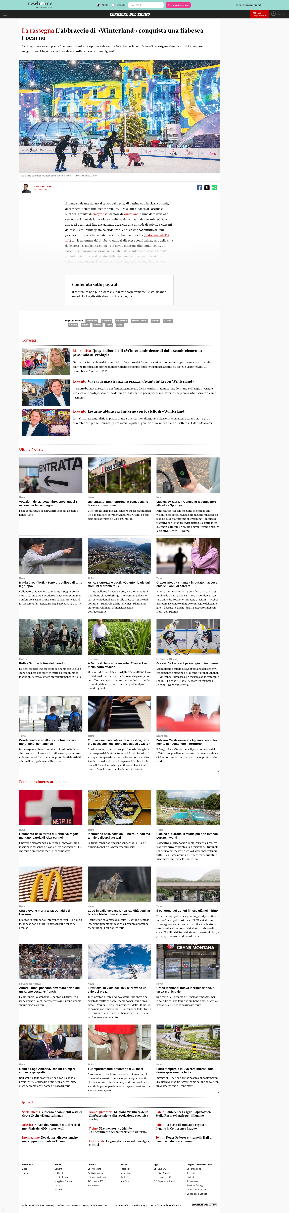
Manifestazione (139, 320)
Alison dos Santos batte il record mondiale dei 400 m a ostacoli (51, 1126)
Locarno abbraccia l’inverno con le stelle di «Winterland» (129, 411)
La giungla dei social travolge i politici (119, 1143)
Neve (109, 324)
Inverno (97, 324)
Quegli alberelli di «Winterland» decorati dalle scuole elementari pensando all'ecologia (138, 352)
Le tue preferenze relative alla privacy (165, 1205)
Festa (119, 324)
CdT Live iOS (160, 1168)
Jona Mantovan (43, 186)
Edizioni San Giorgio (97, 1177)
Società (73, 324)
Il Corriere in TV (95, 1181)
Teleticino (191, 1173)
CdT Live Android (162, 1173)
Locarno (106, 320)
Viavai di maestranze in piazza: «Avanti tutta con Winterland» (133, 381)
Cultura (167, 320)
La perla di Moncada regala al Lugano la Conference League (181, 1126)
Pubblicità (59, 1173)
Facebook (125, 1168)
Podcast (26, 1173)
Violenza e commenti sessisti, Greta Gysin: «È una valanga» (52, 1113)
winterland (92, 320)
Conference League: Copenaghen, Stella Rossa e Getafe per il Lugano (183, 1113)
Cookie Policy (138, 1205)
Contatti (59, 1168)
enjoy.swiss (99, 214)
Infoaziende (93, 1185)
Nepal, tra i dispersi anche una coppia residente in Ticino (50, 1139)
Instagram (126, 1173)
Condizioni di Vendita (197, 1193)
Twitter (124, 1177)
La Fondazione (194, 1168)
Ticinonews (192, 1181)
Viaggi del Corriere (63, 1181)
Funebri (58, 1189)
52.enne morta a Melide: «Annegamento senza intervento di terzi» (118, 1130)
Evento (155, 320)
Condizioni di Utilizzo (197, 1189)
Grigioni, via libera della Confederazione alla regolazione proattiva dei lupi (118, 1115)
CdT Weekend (94, 1168)
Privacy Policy (123, 1205)
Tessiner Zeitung (195, 1185)
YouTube (125, 1181)
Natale (85, 324)
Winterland (131, 214)
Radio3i (190, 1177)
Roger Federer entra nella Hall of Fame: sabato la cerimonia (184, 1139)
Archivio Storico (96, 1173)
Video (24, 1168)
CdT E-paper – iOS (163, 1177)
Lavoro (58, 1185)
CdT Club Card (61, 1177)
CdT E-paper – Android (165, 1181)
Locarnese (121, 320)
